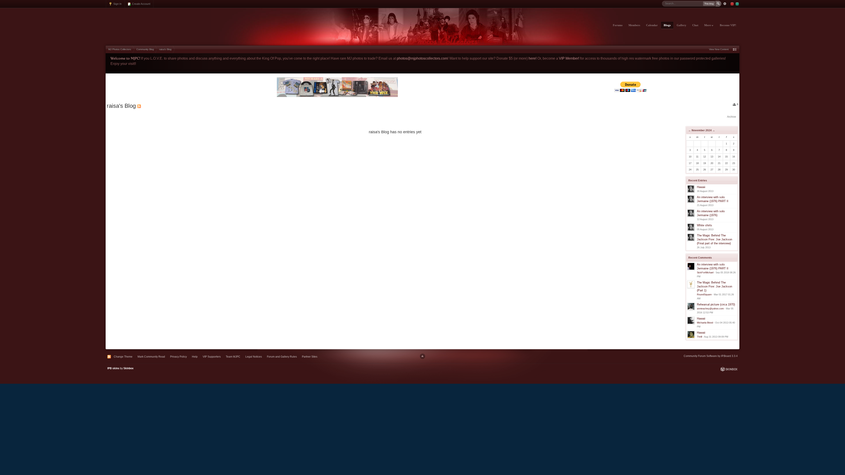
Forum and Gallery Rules (282, 356)
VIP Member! (569, 58)
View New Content (719, 49)
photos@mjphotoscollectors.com (422, 58)
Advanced (725, 4)
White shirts (704, 225)
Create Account (140, 3)
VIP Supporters (212, 356)
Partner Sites (309, 356)
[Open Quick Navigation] (734, 49)
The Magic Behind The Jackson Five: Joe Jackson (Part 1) (714, 286)
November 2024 (702, 130)
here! (532, 58)
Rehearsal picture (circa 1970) (716, 304)
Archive (731, 116)
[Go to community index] (144, 22)
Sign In (117, 3)
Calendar (652, 25)
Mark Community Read (151, 356)
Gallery (681, 25)
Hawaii (701, 187)
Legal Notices (253, 356)
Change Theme (123, 356)
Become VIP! (728, 25)
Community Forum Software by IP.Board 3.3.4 (711, 355)
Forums (618, 25)
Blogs (667, 25)
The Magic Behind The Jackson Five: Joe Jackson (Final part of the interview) (714, 239)
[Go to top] (422, 356)
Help (195, 356)
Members (634, 25)
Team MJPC (233, 356)
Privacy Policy (178, 356)
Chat (695, 25)
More (708, 25)
